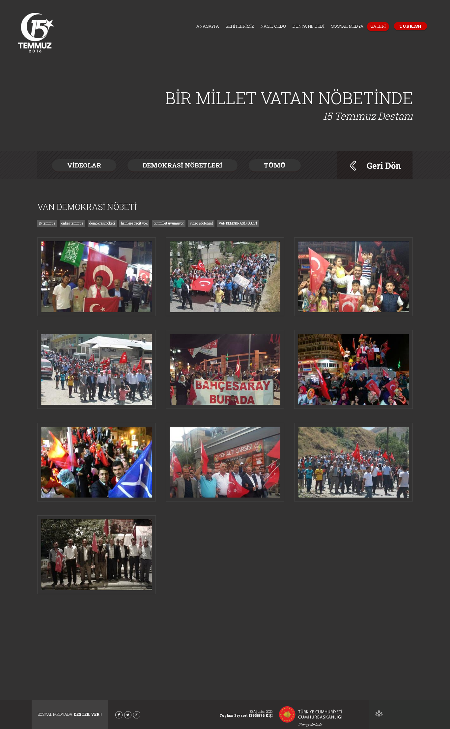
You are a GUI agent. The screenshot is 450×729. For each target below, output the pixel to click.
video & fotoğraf (201, 223)
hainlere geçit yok (134, 223)
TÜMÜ (275, 165)
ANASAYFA (207, 26)
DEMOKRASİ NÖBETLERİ (182, 165)
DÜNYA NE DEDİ (308, 26)
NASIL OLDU (273, 26)
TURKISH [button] (410, 26)
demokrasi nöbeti (102, 223)
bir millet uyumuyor (169, 223)
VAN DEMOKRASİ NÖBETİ (238, 223)
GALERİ (378, 26)
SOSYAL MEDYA (347, 26)
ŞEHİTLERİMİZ (240, 26)
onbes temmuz (72, 223)
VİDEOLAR (84, 165)
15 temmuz (47, 223)
